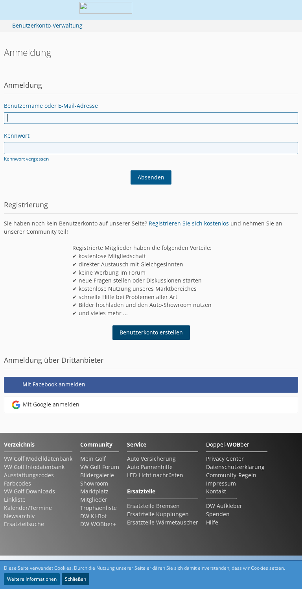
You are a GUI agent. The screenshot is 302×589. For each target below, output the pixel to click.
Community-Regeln (231, 475)
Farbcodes (17, 483)
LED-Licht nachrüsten (155, 475)
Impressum (221, 483)
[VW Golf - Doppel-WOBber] (106, 10)
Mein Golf (93, 458)
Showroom (94, 483)
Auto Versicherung (151, 458)
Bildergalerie (97, 475)
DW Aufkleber (224, 506)
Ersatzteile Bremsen (153, 506)
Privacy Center (225, 458)
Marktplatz (94, 491)
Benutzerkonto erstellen (151, 332)
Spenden (218, 514)
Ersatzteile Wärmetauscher (162, 522)
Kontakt (216, 491)
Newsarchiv (19, 516)
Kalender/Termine (28, 507)
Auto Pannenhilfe (150, 467)
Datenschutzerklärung (235, 467)
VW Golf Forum (99, 467)
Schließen (75, 579)
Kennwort (16, 135)
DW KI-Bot (93, 516)
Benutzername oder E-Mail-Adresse (51, 105)
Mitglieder (93, 499)
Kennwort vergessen (26, 158)
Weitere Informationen (32, 579)
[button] (244, 10)
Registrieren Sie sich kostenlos (189, 223)
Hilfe (212, 522)
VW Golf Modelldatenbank (38, 458)
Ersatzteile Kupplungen (158, 514)
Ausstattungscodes (29, 475)
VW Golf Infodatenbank (34, 467)
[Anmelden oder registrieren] (264, 10)
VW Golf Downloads (29, 491)
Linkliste (15, 499)
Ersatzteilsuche (24, 524)
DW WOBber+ (98, 524)
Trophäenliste (98, 507)
